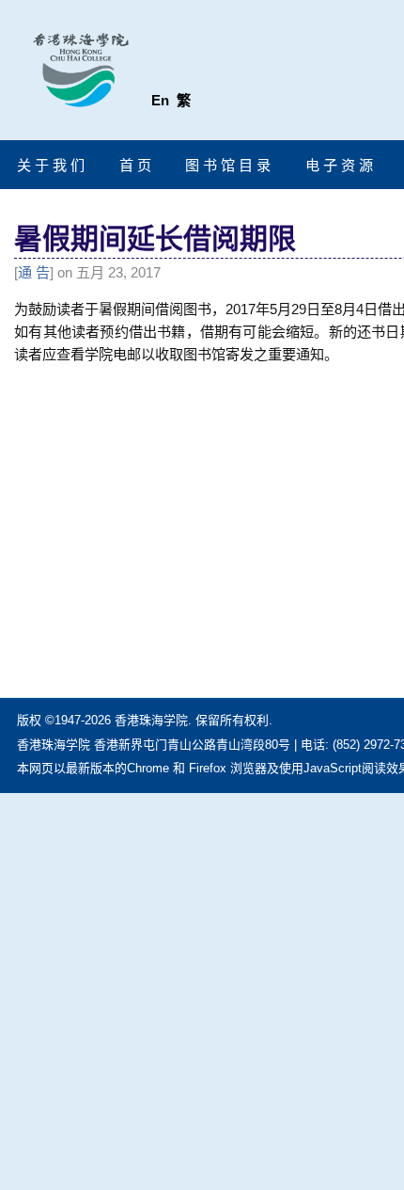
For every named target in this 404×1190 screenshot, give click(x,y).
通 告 (34, 272)
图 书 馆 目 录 (228, 165)
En (160, 100)
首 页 (135, 165)
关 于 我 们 (51, 165)
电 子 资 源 (339, 165)
